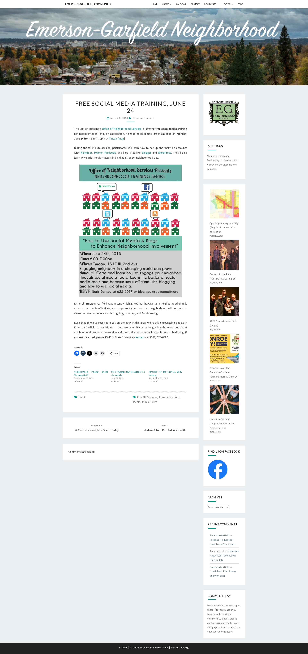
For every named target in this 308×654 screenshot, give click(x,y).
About (165, 4)
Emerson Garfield (143, 118)
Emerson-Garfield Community (88, 4)
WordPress (164, 152)
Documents (210, 4)
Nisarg (185, 647)
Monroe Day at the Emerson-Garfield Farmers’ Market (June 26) (224, 372)
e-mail (139, 337)
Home (154, 4)
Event (81, 397)
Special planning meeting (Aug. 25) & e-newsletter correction (224, 227)
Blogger (146, 152)
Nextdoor (86, 152)
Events (227, 4)
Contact (195, 4)
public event (149, 402)
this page (212, 627)
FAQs (240, 4)
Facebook (110, 152)
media (136, 402)
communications (169, 397)
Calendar (181, 4)
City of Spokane (147, 397)
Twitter (98, 152)
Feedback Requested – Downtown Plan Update (224, 555)
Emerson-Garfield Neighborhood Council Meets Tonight (222, 423)
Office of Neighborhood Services (121, 129)
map (121, 138)
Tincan (113, 138)
